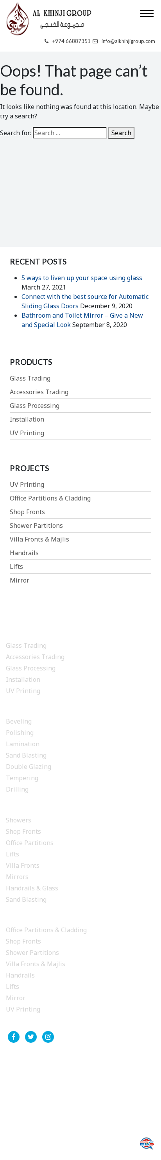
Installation (27, 419)
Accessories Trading (39, 392)
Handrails (24, 553)
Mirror (19, 580)
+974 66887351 (71, 41)
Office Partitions (30, 842)
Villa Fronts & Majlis (39, 539)
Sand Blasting (26, 755)
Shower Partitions (36, 525)
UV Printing (27, 433)
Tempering (22, 778)
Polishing (20, 732)
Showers (18, 820)
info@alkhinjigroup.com (128, 41)
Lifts (16, 566)
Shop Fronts (27, 512)
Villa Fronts (22, 865)
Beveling (19, 721)
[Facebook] (14, 1037)
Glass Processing (34, 405)
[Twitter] (31, 1037)
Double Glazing (28, 766)
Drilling (17, 789)
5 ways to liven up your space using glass (81, 277)
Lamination (22, 744)
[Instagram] (48, 1037)
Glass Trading (30, 378)
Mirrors (17, 876)
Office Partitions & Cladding (50, 498)
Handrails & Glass (32, 888)
